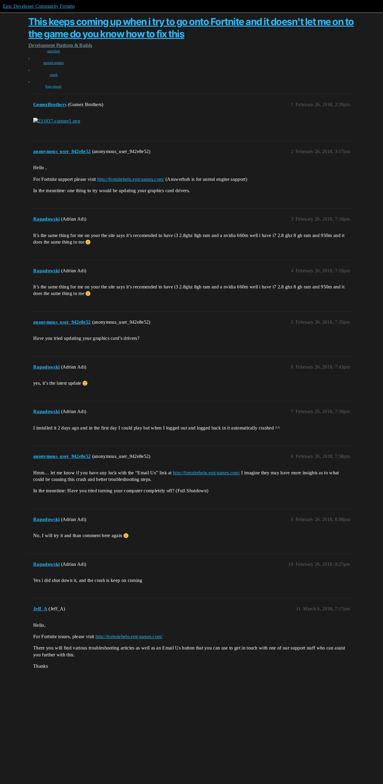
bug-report (53, 86)
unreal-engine (53, 63)
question (53, 51)
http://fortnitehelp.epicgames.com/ (130, 179)
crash (54, 75)
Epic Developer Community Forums (39, 6)
